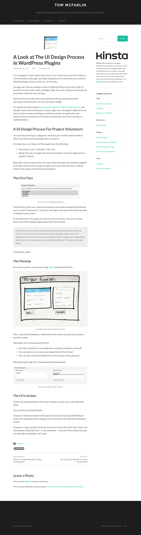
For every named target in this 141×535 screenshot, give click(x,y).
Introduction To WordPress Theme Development (74, 459)
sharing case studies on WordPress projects (60, 107)
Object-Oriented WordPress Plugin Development (27, 459)
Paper (51, 267)
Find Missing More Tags (105, 147)
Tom (34, 68)
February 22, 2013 (21, 68)
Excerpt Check (101, 137)
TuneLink (99, 108)
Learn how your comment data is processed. (64, 486)
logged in (28, 481)
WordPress (19, 448)
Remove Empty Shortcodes (106, 142)
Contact (62, 21)
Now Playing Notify (103, 104)
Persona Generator (103, 168)
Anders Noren (116, 526)
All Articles (18, 21)
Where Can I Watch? (104, 113)
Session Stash (101, 125)
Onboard (99, 164)
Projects (20, 444)
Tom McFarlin (70, 5)
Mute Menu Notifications (106, 151)
